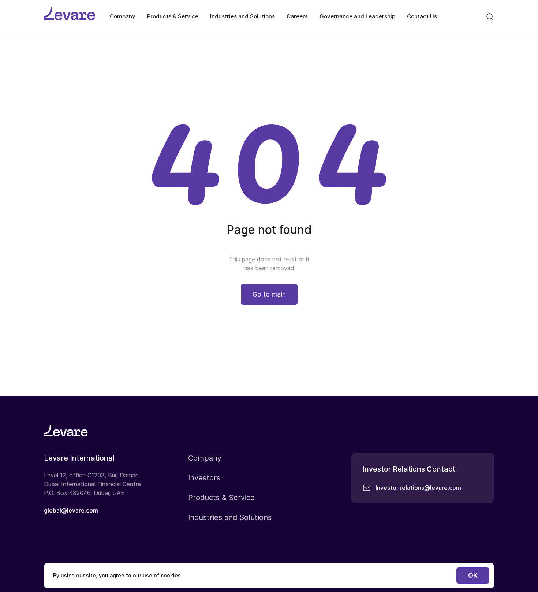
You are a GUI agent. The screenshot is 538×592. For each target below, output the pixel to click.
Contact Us (422, 16)
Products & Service (172, 16)
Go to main (269, 294)
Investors (204, 477)
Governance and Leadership (357, 16)
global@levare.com (71, 510)
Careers (297, 16)
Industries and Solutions (242, 16)
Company (122, 16)
